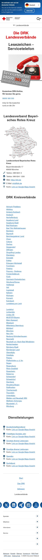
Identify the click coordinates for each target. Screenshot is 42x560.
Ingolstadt (10, 290)
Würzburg (10, 406)
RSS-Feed (34, 553)
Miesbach (10, 322)
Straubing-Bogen (12, 384)
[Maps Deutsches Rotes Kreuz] (36, 505)
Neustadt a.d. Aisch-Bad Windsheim (20, 341)
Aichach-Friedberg (13, 206)
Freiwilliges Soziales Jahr (16, 433)
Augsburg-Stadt (12, 222)
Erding (8, 260)
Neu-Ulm (9, 333)
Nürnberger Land (13, 349)
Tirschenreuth (11, 390)
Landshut (9, 309)
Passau (9, 357)
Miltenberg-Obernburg (14, 325)
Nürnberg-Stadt (12, 347)
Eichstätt (9, 257)
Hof (7, 287)
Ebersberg (10, 255)
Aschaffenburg (12, 217)
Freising (9, 268)
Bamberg (9, 230)
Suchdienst (10, 463)
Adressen (6, 553)
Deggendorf (10, 247)
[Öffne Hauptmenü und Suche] (39, 18)
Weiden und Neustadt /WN (16, 398)
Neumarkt (10, 339)
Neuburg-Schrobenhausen (16, 336)
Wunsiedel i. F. (12, 403)
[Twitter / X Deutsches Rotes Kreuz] (6, 505)
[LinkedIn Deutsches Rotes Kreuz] (13, 505)
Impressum (26, 553)
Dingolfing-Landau (13, 252)
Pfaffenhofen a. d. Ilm (14, 360)
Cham (8, 239)
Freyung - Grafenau (13, 271)
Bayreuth (9, 233)
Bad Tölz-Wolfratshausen (16, 228)
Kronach (9, 298)
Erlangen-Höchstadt (14, 263)
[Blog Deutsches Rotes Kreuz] (28, 505)
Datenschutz (16, 556)
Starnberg (10, 382)
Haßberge (10, 284)
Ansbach (9, 214)
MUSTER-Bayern (13, 317)
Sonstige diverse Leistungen (17, 440)
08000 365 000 (8, 98)
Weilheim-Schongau (14, 400)
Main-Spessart (12, 320)
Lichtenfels (10, 312)
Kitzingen (9, 295)
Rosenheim (10, 371)
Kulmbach (10, 301)
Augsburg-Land (12, 220)
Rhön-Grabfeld (12, 368)
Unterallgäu (10, 395)
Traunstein (10, 392)
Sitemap (19, 553)
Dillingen (9, 249)
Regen (8, 363)
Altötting (9, 209)
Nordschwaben (12, 344)
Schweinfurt (11, 379)
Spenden (9, 456)
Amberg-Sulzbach (13, 212)
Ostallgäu (10, 355)
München (9, 331)
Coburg (9, 241)
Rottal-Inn (10, 374)
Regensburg (11, 366)
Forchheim (10, 266)
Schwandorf (11, 376)
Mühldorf (9, 328)
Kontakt (12, 553)
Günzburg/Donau (13, 282)
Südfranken (10, 387)
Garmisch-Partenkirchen (15, 279)
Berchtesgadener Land (15, 236)
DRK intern (7, 556)
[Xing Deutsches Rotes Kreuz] (21, 505)
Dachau (9, 244)
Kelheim (9, 292)
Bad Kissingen (11, 225)
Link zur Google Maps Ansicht (23, 186)
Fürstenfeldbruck (12, 274)
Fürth (8, 276)
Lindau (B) (10, 314)
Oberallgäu (10, 352)
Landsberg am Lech (14, 303)
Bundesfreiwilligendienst (15, 427)
